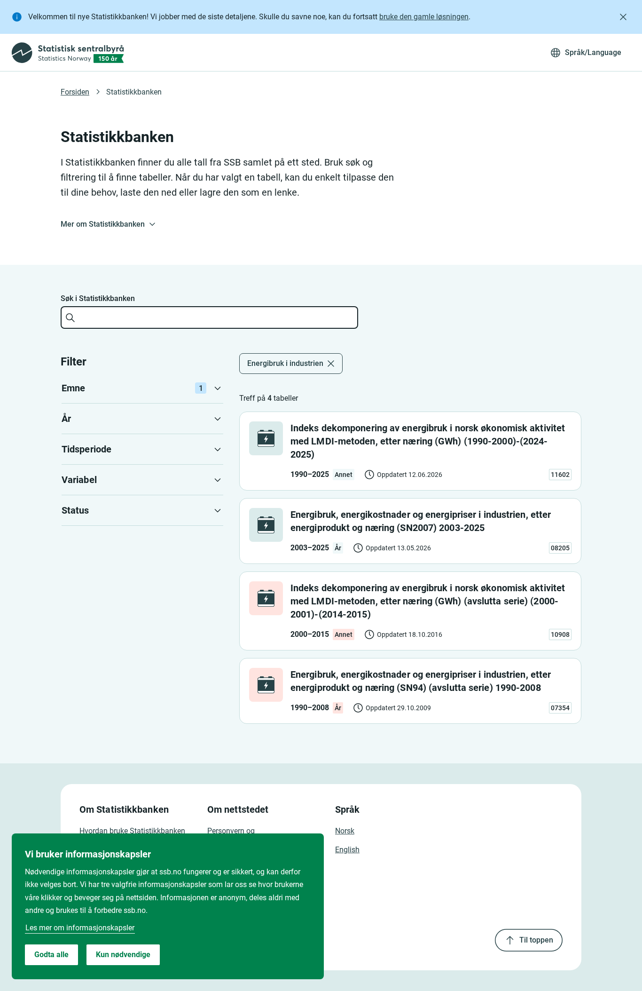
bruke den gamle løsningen (424, 16)
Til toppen (536, 940)
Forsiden (75, 91)
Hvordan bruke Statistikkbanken (132, 830)
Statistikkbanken (134, 91)
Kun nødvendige (123, 954)
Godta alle (51, 954)
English (347, 849)
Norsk (344, 830)
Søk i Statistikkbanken (98, 298)
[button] (142, 388)
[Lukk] (623, 16)
